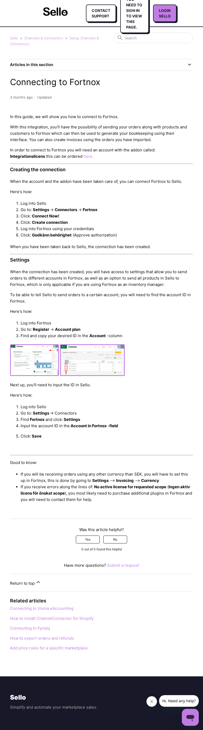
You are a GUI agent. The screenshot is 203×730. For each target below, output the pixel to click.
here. (88, 156)
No (115, 539)
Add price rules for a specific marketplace (49, 647)
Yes (87, 539)
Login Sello (165, 13)
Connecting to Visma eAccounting (41, 608)
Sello (14, 38)
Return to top (23, 583)
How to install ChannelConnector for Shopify (52, 618)
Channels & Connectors (43, 38)
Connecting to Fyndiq (30, 628)
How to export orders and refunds (42, 638)
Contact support (101, 13)
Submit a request (123, 565)
